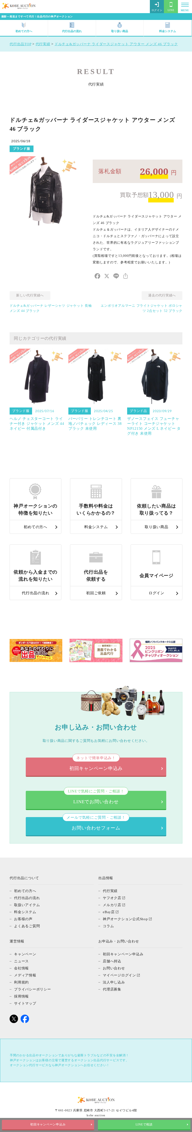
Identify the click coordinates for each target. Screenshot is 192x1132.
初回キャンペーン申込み (48, 1124)
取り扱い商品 (119, 31)
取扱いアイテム (27, 905)
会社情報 (21, 968)
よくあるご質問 (27, 926)
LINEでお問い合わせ (96, 797)
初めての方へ (23, 31)
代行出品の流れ (72, 31)
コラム (108, 926)
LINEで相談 (144, 1124)
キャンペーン (25, 954)
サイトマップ (25, 1003)
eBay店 (109, 912)
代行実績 (110, 891)
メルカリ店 (112, 905)
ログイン (156, 10)
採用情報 (21, 996)
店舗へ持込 (112, 961)
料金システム (167, 31)
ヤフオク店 (112, 898)
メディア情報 (25, 975)
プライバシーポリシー (32, 989)
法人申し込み (114, 982)
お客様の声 (23, 919)
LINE (171, 10)
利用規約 (21, 982)
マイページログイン (119, 975)
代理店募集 (112, 989)
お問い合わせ (114, 968)
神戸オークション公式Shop (125, 919)
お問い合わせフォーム (95, 823)
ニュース (21, 961)
